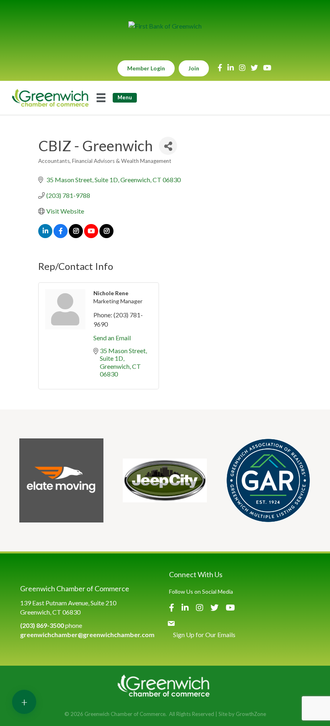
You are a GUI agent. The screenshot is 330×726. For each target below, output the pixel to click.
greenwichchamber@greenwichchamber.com (87, 634)
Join (193, 68)
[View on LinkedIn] (45, 235)
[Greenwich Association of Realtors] (268, 480)
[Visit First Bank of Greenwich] (165, 26)
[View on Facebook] (61, 235)
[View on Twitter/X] (76, 235)
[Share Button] (168, 146)
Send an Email (112, 337)
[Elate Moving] (61, 480)
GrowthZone (251, 714)
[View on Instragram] (106, 235)
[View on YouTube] (91, 235)
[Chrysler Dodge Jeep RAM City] (165, 480)
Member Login (146, 68)
